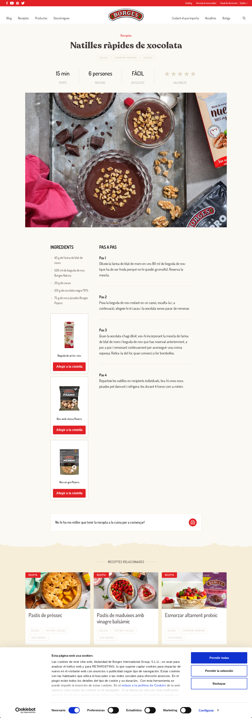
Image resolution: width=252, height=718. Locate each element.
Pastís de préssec (45, 615)
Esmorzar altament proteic (191, 615)
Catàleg (188, 3)
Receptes (23, 18)
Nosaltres (210, 18)
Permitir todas (219, 657)
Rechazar (219, 683)
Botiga (226, 18)
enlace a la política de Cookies (144, 685)
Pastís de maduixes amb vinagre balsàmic (120, 618)
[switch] (113, 710)
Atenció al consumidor (206, 3)
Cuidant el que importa (185, 18)
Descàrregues (61, 18)
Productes (41, 18)
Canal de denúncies (229, 3)
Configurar (206, 710)
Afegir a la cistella (69, 366)
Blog (9, 18)
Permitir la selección (219, 670)
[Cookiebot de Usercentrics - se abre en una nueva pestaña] (25, 710)
